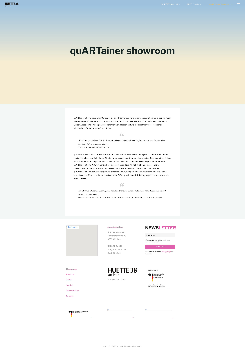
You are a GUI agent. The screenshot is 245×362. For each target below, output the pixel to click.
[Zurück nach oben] (237, 354)
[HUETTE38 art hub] (12, 4)
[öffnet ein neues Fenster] (157, 278)
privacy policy (165, 251)
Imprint (69, 285)
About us (70, 274)
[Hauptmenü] (238, 4)
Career (69, 280)
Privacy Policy (72, 291)
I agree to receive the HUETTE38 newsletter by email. (157, 241)
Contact (69, 296)
